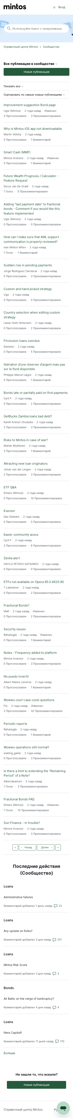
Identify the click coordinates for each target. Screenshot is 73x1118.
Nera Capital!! (13, 1032)
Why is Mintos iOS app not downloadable (33, 129)
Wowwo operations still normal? (26, 747)
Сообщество (51, 46)
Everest (9, 511)
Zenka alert (12, 558)
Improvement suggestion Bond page (30, 105)
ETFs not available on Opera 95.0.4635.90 (34, 582)
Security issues (15, 629)
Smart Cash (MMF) (17, 152)
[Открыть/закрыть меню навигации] (54, 7)
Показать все (12, 86)
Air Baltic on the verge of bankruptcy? (29, 998)
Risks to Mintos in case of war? (26, 440)
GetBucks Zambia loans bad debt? (28, 416)
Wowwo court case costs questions (29, 700)
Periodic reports (15, 724)
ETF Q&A (10, 487)
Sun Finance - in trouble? (22, 823)
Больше (9, 1053)
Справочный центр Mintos (21, 46)
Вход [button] (61, 7)
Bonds (9, 988)
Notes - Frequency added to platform (30, 653)
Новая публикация (36, 71)
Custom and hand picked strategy (28, 289)
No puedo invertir (16, 676)
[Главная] (15, 7)
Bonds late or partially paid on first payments (36, 393)
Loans (8, 886)
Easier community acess (21, 534)
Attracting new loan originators (26, 463)
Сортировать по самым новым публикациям (33, 94)
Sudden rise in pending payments (28, 265)
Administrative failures (18, 897)
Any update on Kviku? (18, 931)
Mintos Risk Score (15, 965)
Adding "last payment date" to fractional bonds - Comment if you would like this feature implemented (32, 208)
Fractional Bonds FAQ (19, 799)
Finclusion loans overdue (22, 341)
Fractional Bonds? (16, 605)
